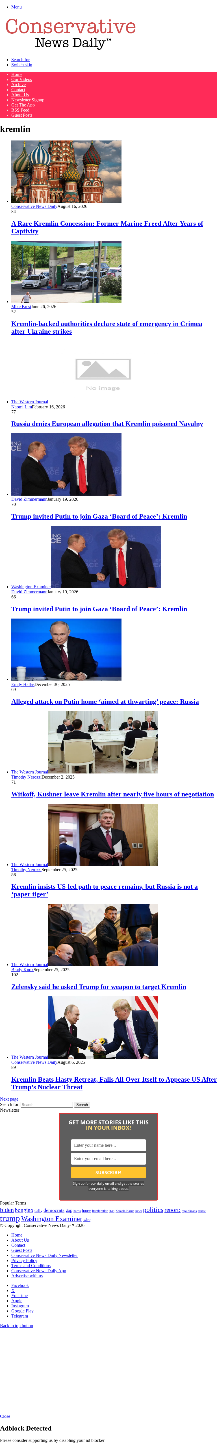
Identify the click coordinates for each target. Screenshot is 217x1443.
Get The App (23, 105)
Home (16, 74)
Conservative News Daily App (38, 1270)
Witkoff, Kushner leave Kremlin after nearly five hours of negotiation (112, 794)
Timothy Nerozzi (26, 777)
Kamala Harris (125, 1210)
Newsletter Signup (27, 99)
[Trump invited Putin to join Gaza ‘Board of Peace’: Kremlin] (66, 494)
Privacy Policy (24, 1260)
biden (7, 1209)
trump (10, 1218)
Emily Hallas (22, 684)
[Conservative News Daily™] (70, 50)
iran (111, 1211)
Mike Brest (21, 306)
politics (153, 1209)
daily (38, 1210)
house (86, 1210)
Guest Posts (21, 115)
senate (202, 1210)
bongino (24, 1210)
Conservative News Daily (34, 206)
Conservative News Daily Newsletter (44, 1255)
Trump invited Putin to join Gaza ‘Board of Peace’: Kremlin (99, 516)
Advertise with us (27, 1275)
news (138, 1210)
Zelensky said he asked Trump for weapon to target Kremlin (98, 986)
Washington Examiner (51, 1218)
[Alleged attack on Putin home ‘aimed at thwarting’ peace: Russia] (66, 679)
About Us (20, 94)
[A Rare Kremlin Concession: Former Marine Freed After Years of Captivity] (66, 201)
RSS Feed (20, 110)
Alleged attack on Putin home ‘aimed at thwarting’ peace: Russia (105, 701)
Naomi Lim (21, 406)
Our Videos (21, 79)
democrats (54, 1210)
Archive (18, 84)
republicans (189, 1210)
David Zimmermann (29, 499)
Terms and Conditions (31, 1265)
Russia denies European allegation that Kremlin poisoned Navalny (107, 423)
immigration (100, 1211)
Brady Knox (22, 969)
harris (77, 1210)
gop (69, 1210)
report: (172, 1210)
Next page (9, 1099)
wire (86, 1220)
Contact (18, 89)
